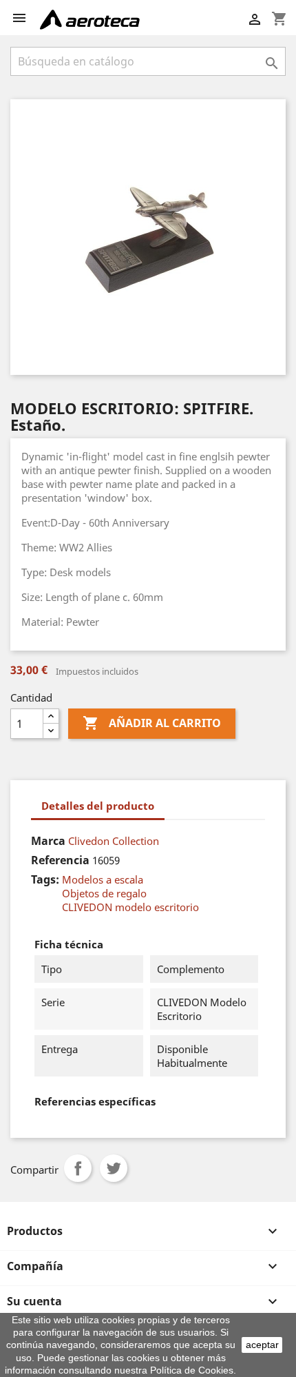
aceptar (262, 1344)
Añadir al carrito (152, 723)
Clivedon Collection (113, 841)
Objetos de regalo (104, 893)
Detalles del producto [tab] (97, 806)
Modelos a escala (102, 879)
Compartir (78, 1168)
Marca (48, 841)
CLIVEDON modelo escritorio (130, 907)
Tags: (45, 879)
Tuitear (113, 1168)
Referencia (60, 860)
